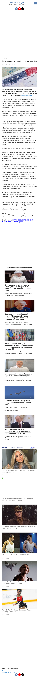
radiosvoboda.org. (26, 95)
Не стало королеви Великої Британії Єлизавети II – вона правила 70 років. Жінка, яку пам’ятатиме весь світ (16, 317)
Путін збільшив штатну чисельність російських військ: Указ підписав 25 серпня (18, 431)
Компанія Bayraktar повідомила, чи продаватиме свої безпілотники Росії (19, 403)
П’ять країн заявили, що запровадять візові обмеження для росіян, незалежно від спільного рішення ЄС (19, 346)
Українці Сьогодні (17, 3)
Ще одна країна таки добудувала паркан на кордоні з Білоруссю (18, 375)
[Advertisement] (19, 32)
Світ (20, 64)
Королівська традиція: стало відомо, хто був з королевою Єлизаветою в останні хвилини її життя (18, 288)
